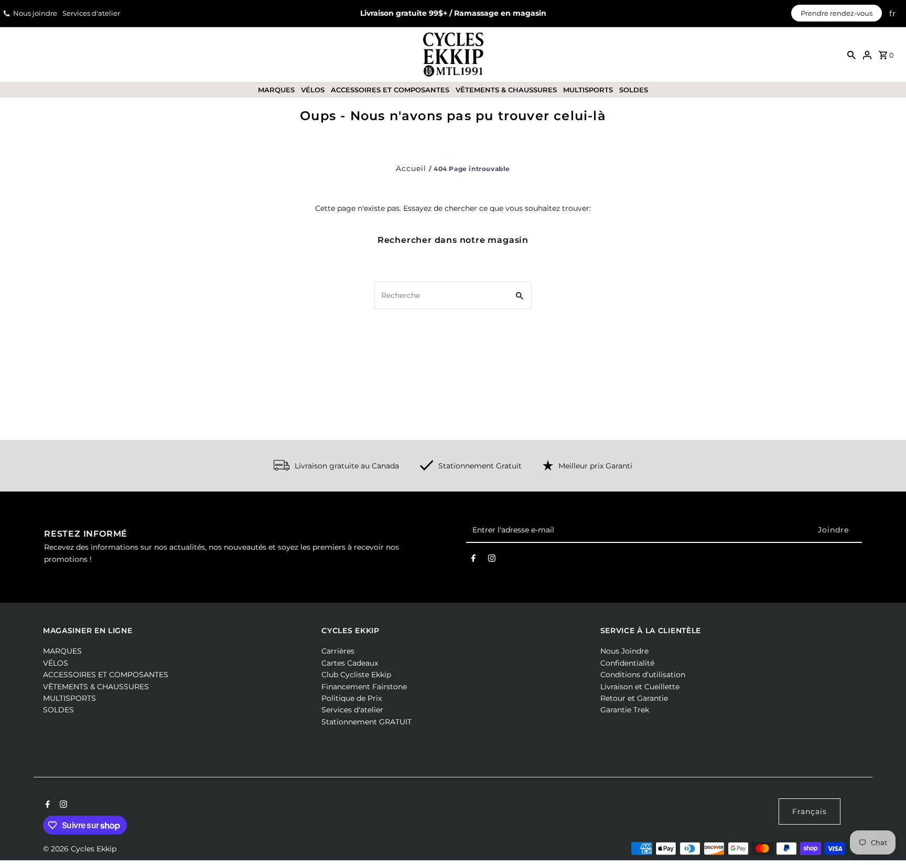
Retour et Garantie (634, 698)
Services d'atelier (91, 13)
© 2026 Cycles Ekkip (79, 848)
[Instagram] (491, 560)
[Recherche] (851, 54)
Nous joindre (35, 13)
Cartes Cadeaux (349, 663)
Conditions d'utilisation (642, 674)
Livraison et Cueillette (640, 686)
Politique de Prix (351, 698)
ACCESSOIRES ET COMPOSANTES (390, 90)
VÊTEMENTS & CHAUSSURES (506, 90)
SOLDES (633, 90)
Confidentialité (627, 663)
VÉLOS (313, 90)
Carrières (337, 651)
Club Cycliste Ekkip (356, 674)
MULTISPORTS (588, 90)
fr (892, 13)
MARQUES (276, 90)
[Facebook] (473, 560)
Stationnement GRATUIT (366, 722)
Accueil (411, 168)
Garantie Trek (624, 709)
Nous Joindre (624, 651)
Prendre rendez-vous (836, 13)
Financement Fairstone (364, 686)
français (809, 811)
